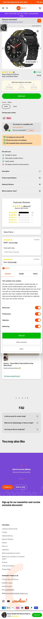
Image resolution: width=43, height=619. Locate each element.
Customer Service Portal (9, 529)
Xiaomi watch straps (11, 25)
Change (31, 130)
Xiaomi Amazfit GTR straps (24, 25)
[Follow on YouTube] (8, 601)
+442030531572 (9, 590)
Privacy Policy (6, 569)
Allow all (21, 335)
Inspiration (5, 549)
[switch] (38, 313)
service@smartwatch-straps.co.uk (17, 593)
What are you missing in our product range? (13, 558)
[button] (7, 72)
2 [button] (19, 398)
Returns (4, 542)
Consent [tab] (8, 274)
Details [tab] (21, 274)
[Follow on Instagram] (3, 601)
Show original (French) (13, 376)
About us (5, 546)
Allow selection (21, 342)
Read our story (20, 487)
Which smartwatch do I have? (14, 22)
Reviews (4, 562)
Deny (21, 349)
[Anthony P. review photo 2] (6, 358)
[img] (8, 240)
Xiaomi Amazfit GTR (18, 127)
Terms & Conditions (8, 566)
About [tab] (35, 274)
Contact (4, 532)
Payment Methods (7, 539)
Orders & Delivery (7, 536)
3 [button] (22, 398)
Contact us (7, 487)
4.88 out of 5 (26, 206)
